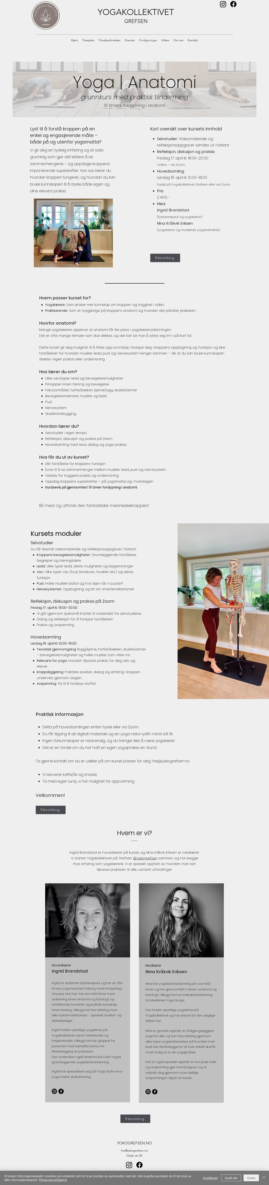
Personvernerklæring (53, 1180)
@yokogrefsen (145, 858)
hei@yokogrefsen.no (171, 761)
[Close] (263, 1178)
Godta (251, 1178)
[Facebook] (233, 4)
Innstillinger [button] (210, 1178)
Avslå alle (231, 1178)
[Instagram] (223, 4)
